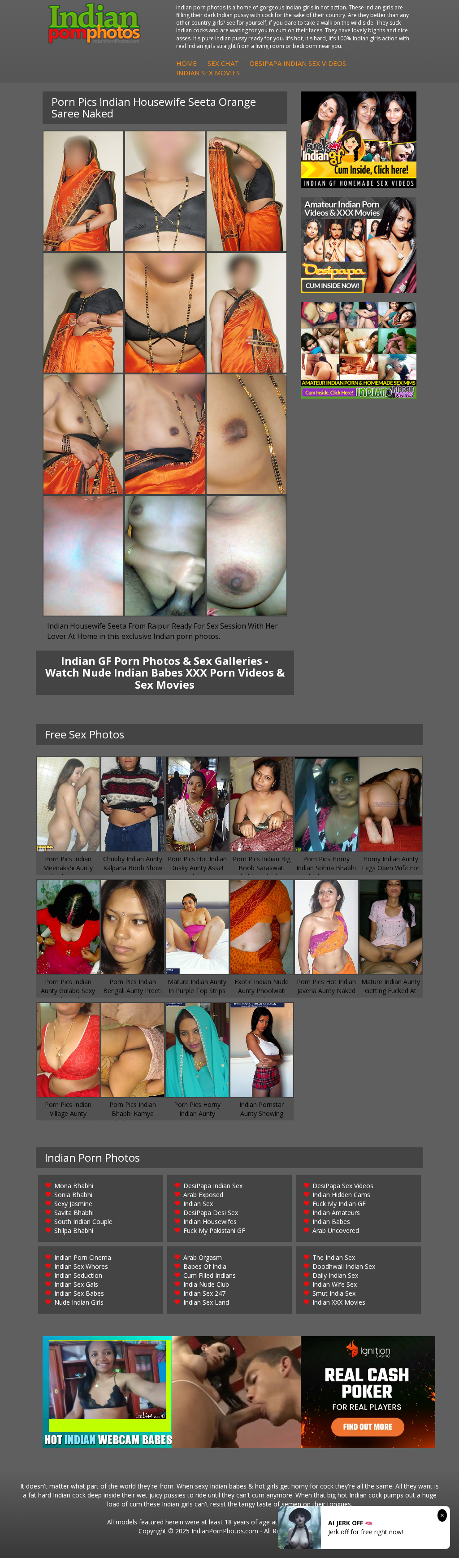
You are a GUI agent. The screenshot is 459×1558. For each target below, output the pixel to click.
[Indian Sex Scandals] (358, 350)
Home (186, 63)
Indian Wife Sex (334, 1284)
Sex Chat (223, 63)
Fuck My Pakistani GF (214, 1230)
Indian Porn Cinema (82, 1257)
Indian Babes (331, 1221)
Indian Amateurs (336, 1212)
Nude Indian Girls (79, 1302)
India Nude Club (206, 1284)
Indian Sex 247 (204, 1293)
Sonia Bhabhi (73, 1194)
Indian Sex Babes (79, 1293)
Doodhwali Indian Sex (343, 1266)
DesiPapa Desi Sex (210, 1212)
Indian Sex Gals (76, 1284)
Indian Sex (198, 1203)
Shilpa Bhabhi (73, 1230)
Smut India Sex (333, 1293)
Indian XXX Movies (338, 1302)
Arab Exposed (203, 1194)
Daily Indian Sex (335, 1275)
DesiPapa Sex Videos (342, 1185)
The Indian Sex (333, 1257)
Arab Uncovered (335, 1230)
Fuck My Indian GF (339, 1203)
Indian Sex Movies (208, 72)
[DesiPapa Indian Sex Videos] (358, 245)
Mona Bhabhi (73, 1185)
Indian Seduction (78, 1275)
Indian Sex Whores (81, 1266)
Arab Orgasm (202, 1257)
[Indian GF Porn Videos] (358, 139)
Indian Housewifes (210, 1221)
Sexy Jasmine (73, 1203)
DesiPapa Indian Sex (212, 1185)
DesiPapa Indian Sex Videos (298, 63)
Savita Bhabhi (74, 1212)
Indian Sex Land (206, 1302)
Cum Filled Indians (209, 1275)
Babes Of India (204, 1266)
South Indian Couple (83, 1221)
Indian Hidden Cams (341, 1194)
